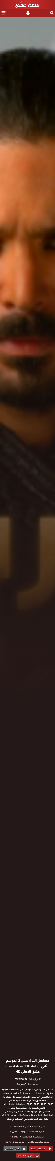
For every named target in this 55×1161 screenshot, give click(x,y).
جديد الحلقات (38, 1126)
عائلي (14, 1131)
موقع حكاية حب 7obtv (38, 1142)
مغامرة (15, 1137)
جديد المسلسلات (21, 1126)
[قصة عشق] (27, 5)
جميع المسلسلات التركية (32, 1131)
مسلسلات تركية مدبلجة (33, 1137)
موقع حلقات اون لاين (14, 1142)
